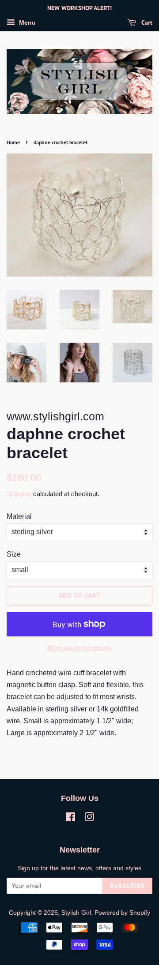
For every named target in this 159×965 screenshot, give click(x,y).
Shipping (19, 493)
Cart (146, 22)
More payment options (79, 647)
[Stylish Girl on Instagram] (89, 818)
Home (13, 142)
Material (19, 516)
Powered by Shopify (122, 912)
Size (14, 554)
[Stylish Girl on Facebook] (70, 818)
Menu (26, 22)
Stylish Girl (76, 912)
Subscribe (127, 886)
